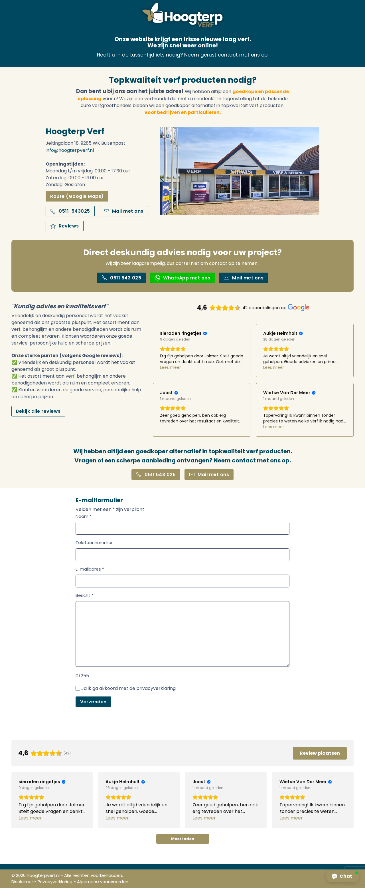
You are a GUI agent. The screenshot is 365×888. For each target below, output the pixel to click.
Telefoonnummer (94, 542)
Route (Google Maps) (77, 196)
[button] (342, 876)
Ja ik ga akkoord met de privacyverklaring (128, 688)
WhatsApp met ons (186, 278)
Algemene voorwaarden (102, 882)
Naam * (84, 516)
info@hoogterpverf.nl (70, 150)
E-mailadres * (90, 569)
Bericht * (85, 595)
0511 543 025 (125, 278)
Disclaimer (22, 882)
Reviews (69, 226)
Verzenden (93, 701)
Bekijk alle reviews (38, 411)
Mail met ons (127, 211)
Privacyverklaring (55, 882)
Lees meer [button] (170, 367)
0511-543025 (74, 211)
